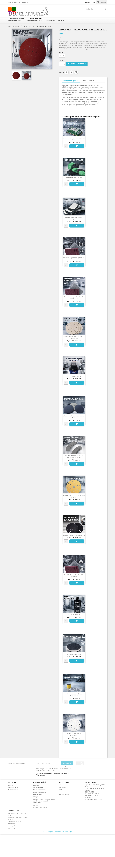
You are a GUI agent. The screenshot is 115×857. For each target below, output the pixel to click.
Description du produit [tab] (71, 80)
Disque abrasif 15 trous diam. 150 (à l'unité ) (74, 496)
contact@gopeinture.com (93, 799)
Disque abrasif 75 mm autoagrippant (74, 734)
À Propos (36, 797)
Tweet (71, 72)
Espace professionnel (39, 792)
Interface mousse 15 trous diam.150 (74, 535)
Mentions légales (38, 787)
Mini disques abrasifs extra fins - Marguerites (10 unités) (74, 456)
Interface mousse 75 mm (73, 654)
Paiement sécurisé (38, 794)
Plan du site (36, 805)
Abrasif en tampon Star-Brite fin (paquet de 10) (74, 297)
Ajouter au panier (77, 64)
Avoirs (61, 789)
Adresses (61, 792)
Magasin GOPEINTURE (40, 807)
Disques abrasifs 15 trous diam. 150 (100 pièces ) (74, 337)
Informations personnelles (67, 785)
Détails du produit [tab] (87, 80)
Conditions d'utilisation (40, 790)
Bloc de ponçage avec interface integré (74, 218)
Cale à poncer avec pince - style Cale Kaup (74, 139)
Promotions (11, 785)
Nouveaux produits (13, 787)
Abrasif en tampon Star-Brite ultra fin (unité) (74, 575)
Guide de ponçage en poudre (74, 376)
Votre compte (64, 782)
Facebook (78, 763)
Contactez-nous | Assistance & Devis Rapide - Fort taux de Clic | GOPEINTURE (44, 801)
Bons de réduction (64, 794)
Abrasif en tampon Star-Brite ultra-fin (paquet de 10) (74, 258)
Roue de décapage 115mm (74, 178)
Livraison (36, 785)
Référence (65, 110)
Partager (66, 72)
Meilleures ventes (13, 790)
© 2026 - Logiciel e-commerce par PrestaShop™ (57, 831)
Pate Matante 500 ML (74, 614)
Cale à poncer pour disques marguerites (74, 695)
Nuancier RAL (12, 828)
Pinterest (76, 72)
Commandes (62, 787)
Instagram (82, 763)
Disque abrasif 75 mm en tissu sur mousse (74, 417)
